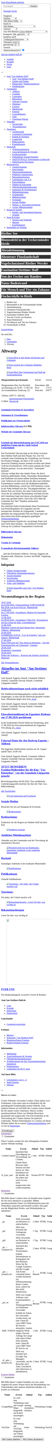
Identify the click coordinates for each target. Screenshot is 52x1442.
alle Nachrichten (8, 791)
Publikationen (9, 873)
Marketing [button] (5, 1190)
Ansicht (6, 47)
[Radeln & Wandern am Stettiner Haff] (14, 811)
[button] (4, 329)
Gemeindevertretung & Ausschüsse (17, 410)
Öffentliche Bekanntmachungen (21, 573)
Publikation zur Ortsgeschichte (15, 420)
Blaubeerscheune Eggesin (18, 1040)
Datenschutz (12, 1013)
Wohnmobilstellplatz (10, 519)
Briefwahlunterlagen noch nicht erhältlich (24, 688)
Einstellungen (7, 1131)
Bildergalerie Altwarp (11, 532)
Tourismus (7, 891)
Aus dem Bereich (11, 31)
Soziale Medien (9, 801)
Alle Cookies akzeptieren (33, 1439)
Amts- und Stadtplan (16, 583)
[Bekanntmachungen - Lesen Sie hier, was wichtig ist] (26, 904)
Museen (10, 1035)
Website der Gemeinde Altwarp (16, 432)
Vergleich (7, 16)
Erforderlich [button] (6, 1133)
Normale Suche (10, 11)
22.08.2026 (6, 625)
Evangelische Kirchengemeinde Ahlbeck (20, 548)
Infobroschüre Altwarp (12, 426)
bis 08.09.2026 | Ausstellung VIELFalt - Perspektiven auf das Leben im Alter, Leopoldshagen (24, 621)
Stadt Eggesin (13, 1082)
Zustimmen (9, 1136)
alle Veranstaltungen (10, 662)
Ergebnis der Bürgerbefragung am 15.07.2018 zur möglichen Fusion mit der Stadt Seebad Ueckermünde (24, 445)
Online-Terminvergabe (16, 570)
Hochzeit (6, 858)
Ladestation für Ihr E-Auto (18, 1069)
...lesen (33, 699)
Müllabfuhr (12, 1054)
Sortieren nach (9, 37)
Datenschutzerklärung (36, 1123)
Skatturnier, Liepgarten (11, 650)
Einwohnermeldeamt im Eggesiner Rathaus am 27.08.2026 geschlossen (25, 716)
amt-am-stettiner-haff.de (11, 54)
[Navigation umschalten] (2, 72)
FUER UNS (8, 989)
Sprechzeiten (12, 578)
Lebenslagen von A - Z (17, 1080)
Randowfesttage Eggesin (17, 1043)
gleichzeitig (8, 45)
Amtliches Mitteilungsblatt (18, 581)
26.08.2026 (6, 632)
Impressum (11, 1011)
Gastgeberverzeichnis (16, 1024)
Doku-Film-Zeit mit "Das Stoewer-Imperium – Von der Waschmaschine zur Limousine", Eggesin (25, 644)
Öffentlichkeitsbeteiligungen (19, 1059)
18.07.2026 (6, 602)
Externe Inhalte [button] (7, 1374)
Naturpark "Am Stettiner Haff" (20, 1038)
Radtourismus (9, 816)
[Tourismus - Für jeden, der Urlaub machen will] (26, 886)
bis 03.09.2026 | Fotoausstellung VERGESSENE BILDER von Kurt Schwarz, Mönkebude (23, 606)
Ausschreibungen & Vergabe (19, 1056)
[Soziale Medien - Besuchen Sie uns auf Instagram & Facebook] (21, 796)
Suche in (7, 24)
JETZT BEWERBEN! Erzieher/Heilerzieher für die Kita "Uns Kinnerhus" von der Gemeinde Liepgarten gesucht (25, 771)
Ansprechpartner (14, 576)
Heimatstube (7, 537)
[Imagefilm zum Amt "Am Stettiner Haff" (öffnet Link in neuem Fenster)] (26, 590)
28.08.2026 (6, 648)
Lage (9, 1005)
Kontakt (10, 1008)
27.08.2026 (6, 640)
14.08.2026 (6, 610)
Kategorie (7, 34)
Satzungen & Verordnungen (14, 415)
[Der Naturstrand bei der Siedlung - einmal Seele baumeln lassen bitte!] (26, 375)
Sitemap (10, 1085)
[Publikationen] (14, 868)
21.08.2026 (6, 617)
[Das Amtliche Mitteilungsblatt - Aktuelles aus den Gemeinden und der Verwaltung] (16, 829)
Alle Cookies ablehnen (11, 1439)
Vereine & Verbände (11, 542)
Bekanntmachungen (12, 909)
